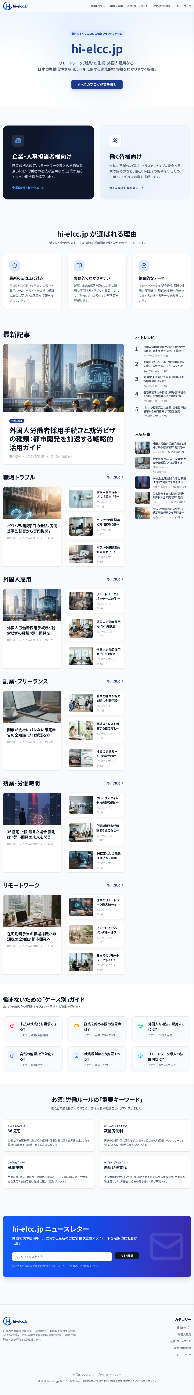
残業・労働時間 (161, 6)
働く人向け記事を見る (123, 188)
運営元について (81, 1374)
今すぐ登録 (127, 1255)
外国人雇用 (116, 6)
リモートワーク (182, 6)
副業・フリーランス (137, 6)
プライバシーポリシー (109, 1374)
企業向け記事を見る (25, 187)
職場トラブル (98, 6)
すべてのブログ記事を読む (97, 84)
